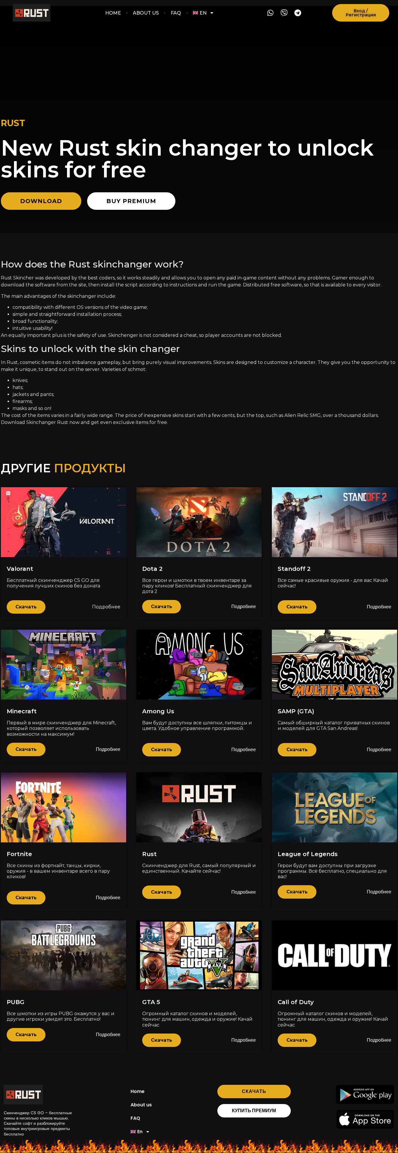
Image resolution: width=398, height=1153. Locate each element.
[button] (360, 13)
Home (113, 13)
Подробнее (106, 607)
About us (146, 13)
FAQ (176, 13)
